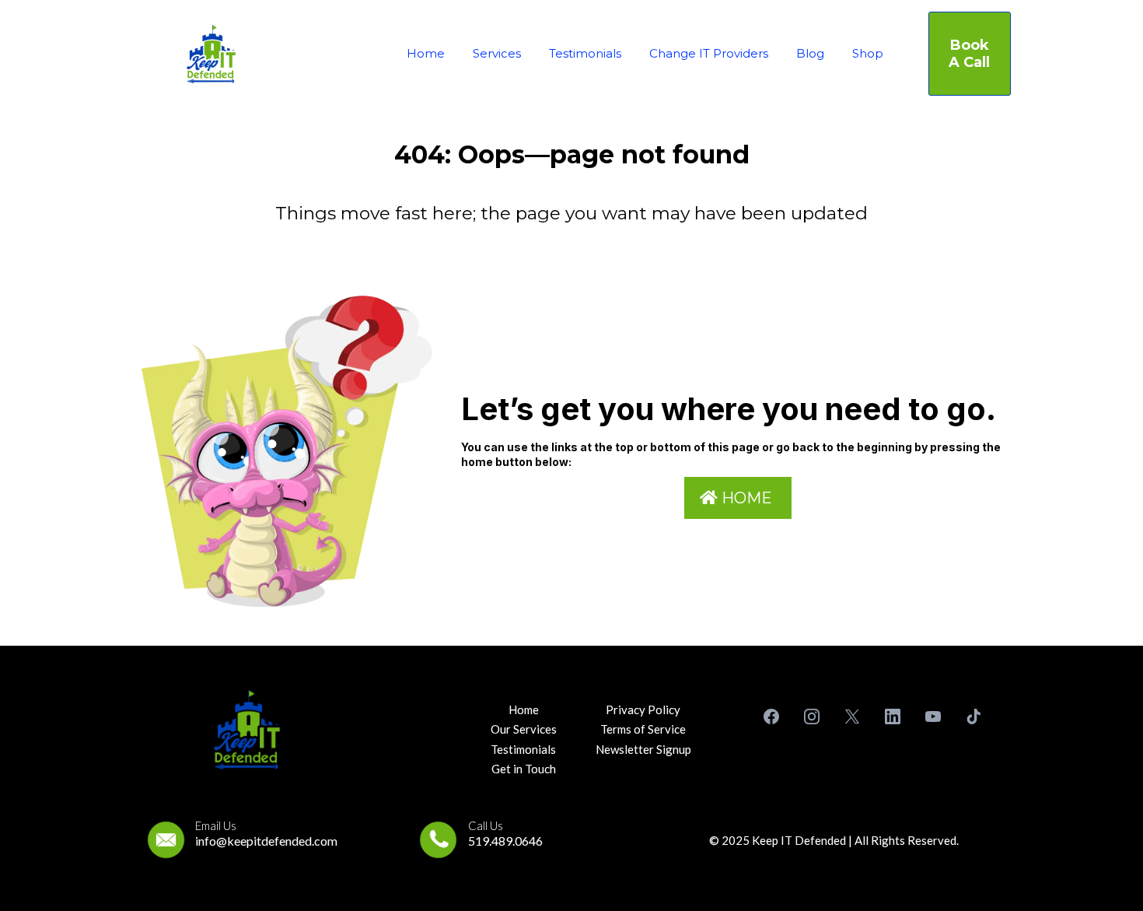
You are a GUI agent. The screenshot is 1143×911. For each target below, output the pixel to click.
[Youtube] (933, 716)
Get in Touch (523, 769)
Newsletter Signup (643, 749)
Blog (810, 53)
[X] (852, 716)
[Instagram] (812, 716)
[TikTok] (973, 716)
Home (426, 53)
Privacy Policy (643, 710)
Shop (867, 53)
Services (497, 53)
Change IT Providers (708, 53)
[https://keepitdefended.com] (211, 54)
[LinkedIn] (892, 716)
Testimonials (585, 53)
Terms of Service (643, 729)
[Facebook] (771, 716)
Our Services (524, 729)
